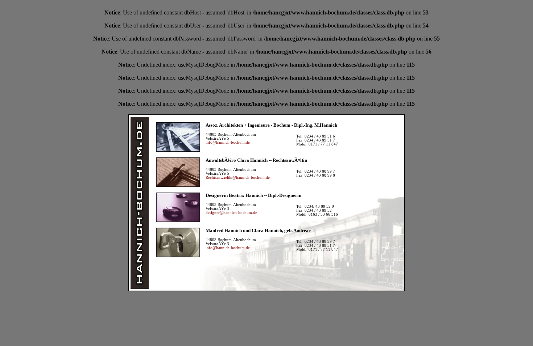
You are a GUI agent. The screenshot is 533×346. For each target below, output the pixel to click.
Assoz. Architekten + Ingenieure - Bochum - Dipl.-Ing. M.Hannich (271, 125)
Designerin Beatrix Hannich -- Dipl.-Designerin (253, 195)
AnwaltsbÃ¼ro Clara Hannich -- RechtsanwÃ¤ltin (256, 160)
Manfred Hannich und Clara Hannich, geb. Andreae (258, 230)
